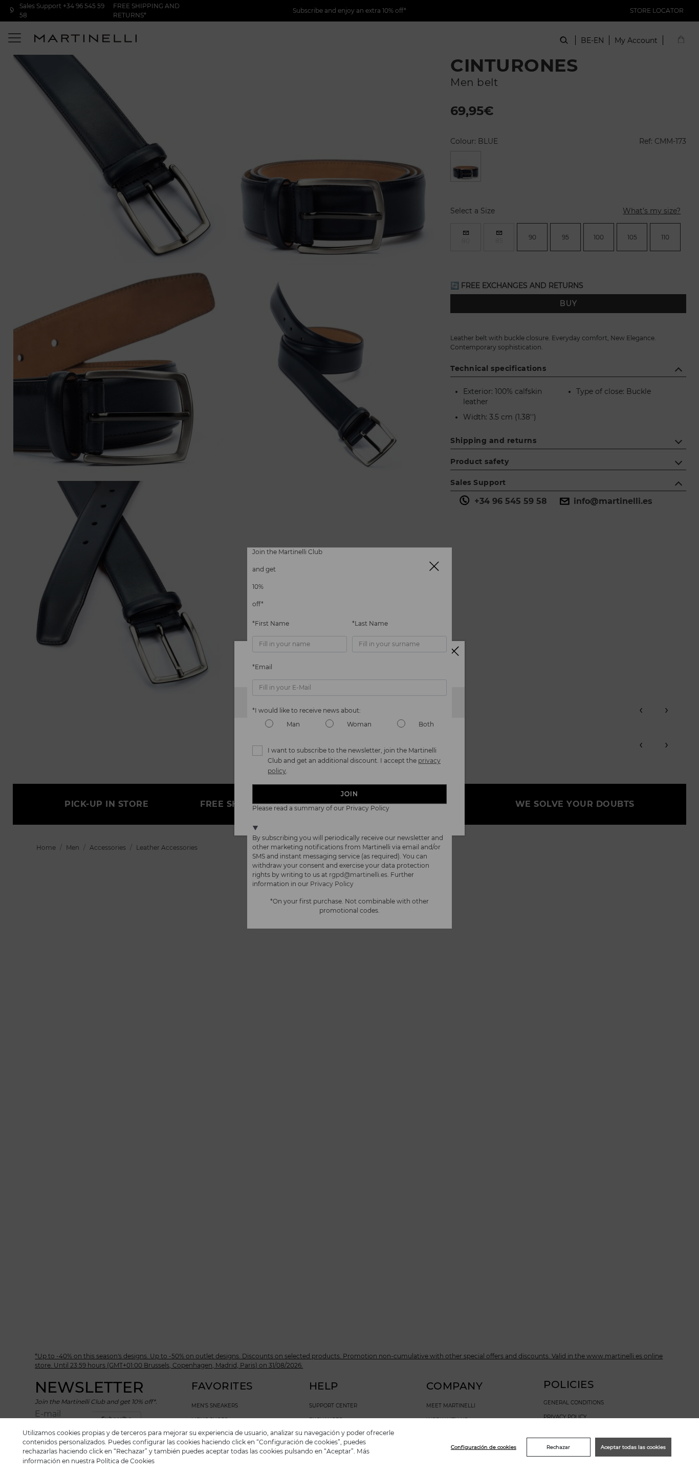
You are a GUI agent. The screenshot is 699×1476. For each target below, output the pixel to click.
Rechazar (558, 1447)
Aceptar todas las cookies (633, 1447)
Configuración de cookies (483, 1447)
